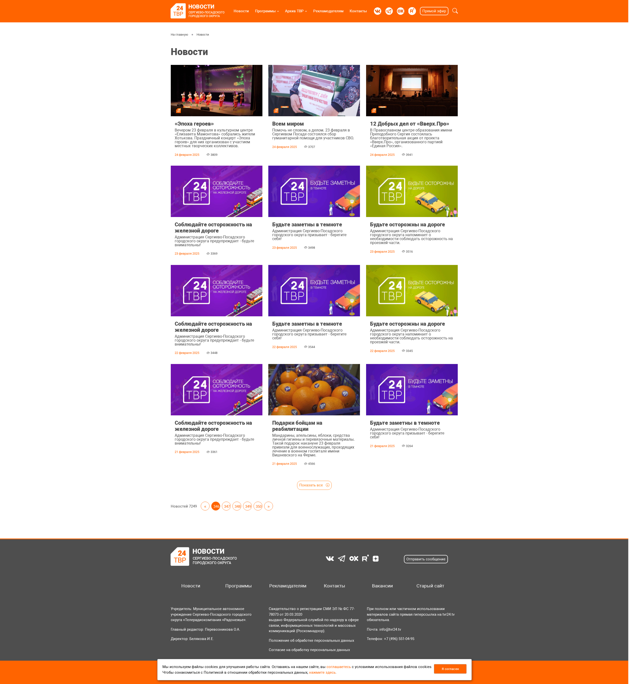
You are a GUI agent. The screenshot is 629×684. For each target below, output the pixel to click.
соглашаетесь (339, 667)
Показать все (311, 485)
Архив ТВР (294, 11)
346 (216, 506)
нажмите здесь (322, 672)
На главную (179, 34)
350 (259, 506)
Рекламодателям (328, 11)
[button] (455, 11)
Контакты (358, 11)
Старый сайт (430, 586)
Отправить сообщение (425, 559)
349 (248, 506)
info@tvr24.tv (390, 629)
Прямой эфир (434, 11)
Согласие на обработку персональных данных (309, 650)
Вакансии (382, 586)
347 (227, 506)
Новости (241, 11)
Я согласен (450, 669)
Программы (265, 11)
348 (238, 506)
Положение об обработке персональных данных (311, 640)
